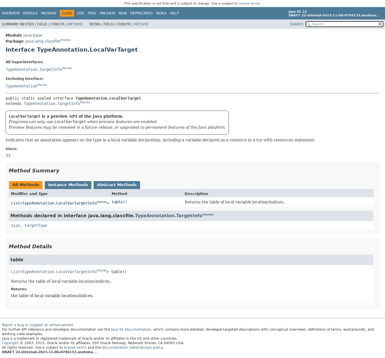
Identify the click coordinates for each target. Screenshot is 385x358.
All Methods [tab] (25, 185)
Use (80, 13)
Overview (11, 13)
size (15, 225)
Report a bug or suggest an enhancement (37, 325)
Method (75, 24)
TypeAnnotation (21, 86)
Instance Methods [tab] (68, 185)
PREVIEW (66, 40)
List (15, 203)
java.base (33, 35)
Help (174, 13)
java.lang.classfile (43, 41)
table (117, 202)
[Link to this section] (63, 170)
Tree (92, 13)
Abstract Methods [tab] (117, 185)
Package (49, 13)
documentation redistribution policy (132, 348)
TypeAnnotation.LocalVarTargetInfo (59, 203)
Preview (107, 13)
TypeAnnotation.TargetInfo (34, 69)
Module (30, 13)
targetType (36, 225)
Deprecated (141, 13)
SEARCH (296, 24)
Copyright (10, 343)
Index (161, 13)
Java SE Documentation (131, 329)
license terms (249, 3)
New (123, 13)
